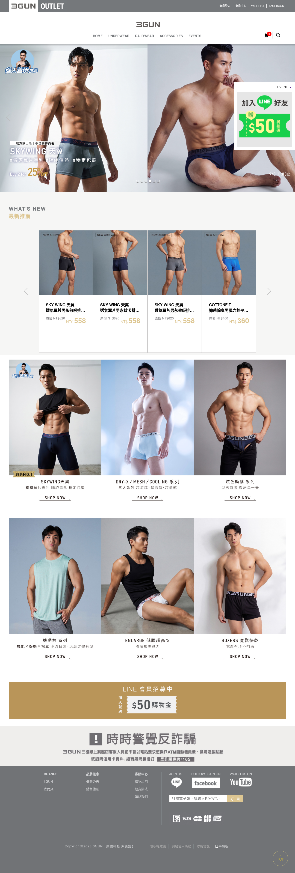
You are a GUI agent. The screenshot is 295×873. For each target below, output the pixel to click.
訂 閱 (235, 798)
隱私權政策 (158, 846)
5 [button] (154, 181)
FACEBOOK (276, 6)
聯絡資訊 (203, 846)
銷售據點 (92, 789)
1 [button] (137, 181)
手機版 (223, 846)
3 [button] (146, 181)
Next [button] (267, 291)
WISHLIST (257, 6)
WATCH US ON (241, 774)
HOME (98, 36)
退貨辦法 (141, 789)
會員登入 (224, 6)
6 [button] (158, 181)
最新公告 (92, 781)
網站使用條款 (181, 846)
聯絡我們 (141, 796)
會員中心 (240, 6)
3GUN (48, 781)
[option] (147, 118)
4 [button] (150, 181)
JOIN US (175, 774)
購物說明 (141, 781)
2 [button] (141, 181)
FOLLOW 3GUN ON (206, 774)
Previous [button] (9, 117)
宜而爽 (48, 789)
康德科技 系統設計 (120, 846)
